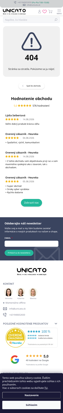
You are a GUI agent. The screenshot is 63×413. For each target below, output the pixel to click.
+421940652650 (17, 314)
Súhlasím (31, 405)
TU (46, 388)
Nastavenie (32, 395)
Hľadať (56, 19)
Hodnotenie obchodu (31, 98)
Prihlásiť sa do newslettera (19, 252)
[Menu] (59, 11)
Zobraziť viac (31, 202)
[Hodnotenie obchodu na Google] (31, 359)
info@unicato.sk (17, 308)
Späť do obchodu (33, 85)
